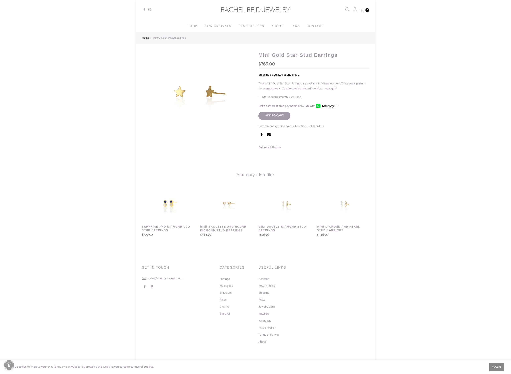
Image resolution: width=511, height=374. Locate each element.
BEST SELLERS (251, 26)
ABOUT (277, 26)
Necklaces (226, 285)
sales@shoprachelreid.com (165, 278)
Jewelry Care (266, 306)
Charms (224, 306)
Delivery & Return (269, 147)
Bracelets (226, 292)
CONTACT (315, 26)
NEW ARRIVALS (218, 26)
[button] (9, 365)
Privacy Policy (266, 327)
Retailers (263, 313)
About (262, 341)
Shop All (225, 313)
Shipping (263, 74)
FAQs (295, 26)
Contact (263, 278)
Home (145, 37)
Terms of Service (269, 334)
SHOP (192, 26)
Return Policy (266, 285)
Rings (223, 299)
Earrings (225, 278)
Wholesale (264, 320)
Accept (496, 366)
